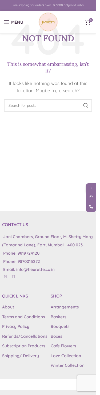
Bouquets (60, 326)
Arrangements (65, 307)
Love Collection (66, 355)
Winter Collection (68, 365)
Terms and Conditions (23, 316)
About (8, 307)
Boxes (56, 336)
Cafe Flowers (63, 345)
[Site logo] (48, 21)
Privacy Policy (15, 326)
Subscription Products (23, 345)
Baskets (58, 316)
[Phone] (91, 207)
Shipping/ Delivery (20, 355)
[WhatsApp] (91, 197)
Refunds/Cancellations (24, 336)
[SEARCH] (86, 105)
